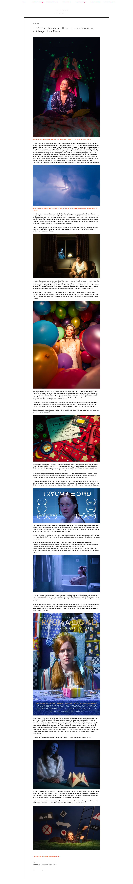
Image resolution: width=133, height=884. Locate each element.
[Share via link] (43, 870)
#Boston (55, 864)
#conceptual (45, 864)
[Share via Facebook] (34, 870)
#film (50, 864)
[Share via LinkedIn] (38, 870)
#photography (36, 864)
